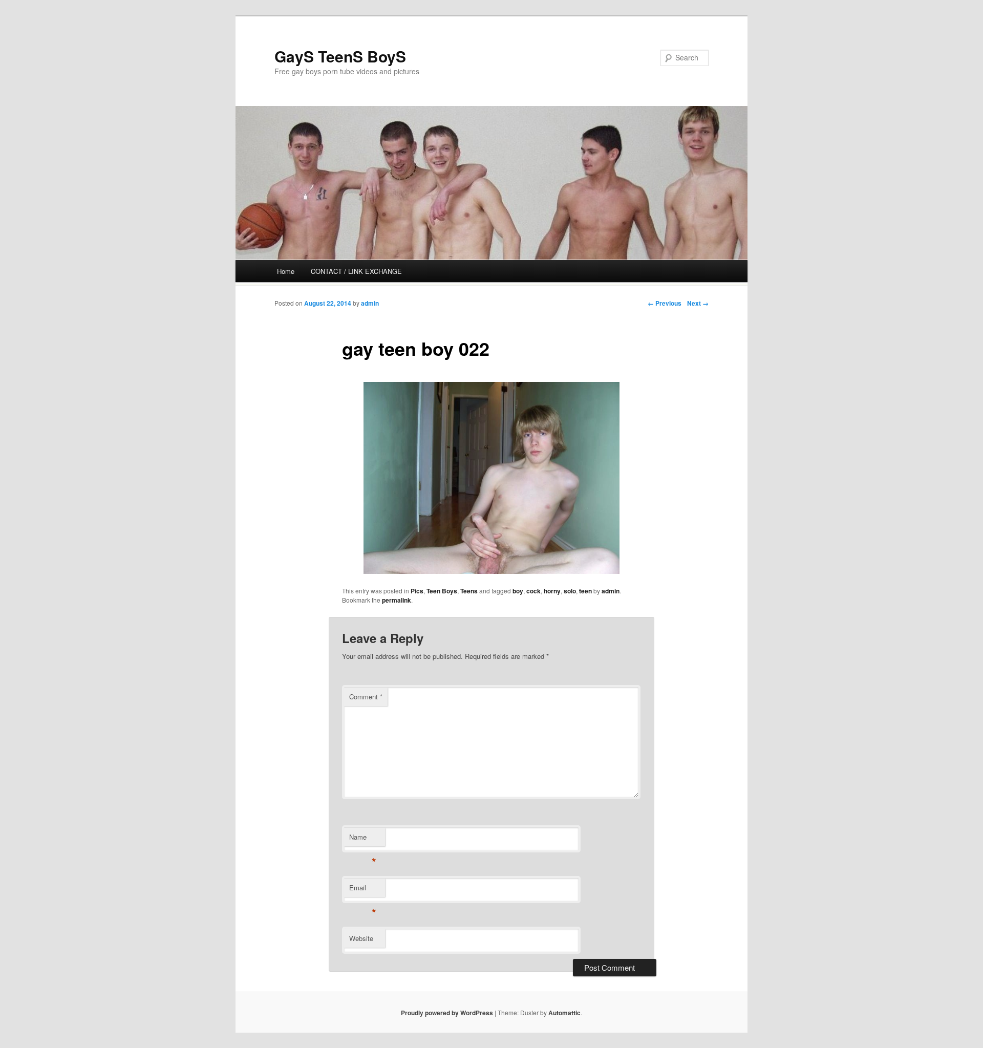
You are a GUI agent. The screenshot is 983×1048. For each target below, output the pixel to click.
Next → (698, 303)
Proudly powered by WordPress (447, 1012)
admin (370, 303)
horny (552, 590)
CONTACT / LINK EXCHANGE (356, 271)
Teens (469, 590)
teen (585, 590)
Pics (417, 590)
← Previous (664, 303)
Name (362, 839)
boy (517, 590)
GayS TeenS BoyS (340, 56)
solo (570, 590)
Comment (365, 696)
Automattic (564, 1012)
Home (285, 271)
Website (361, 938)
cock (533, 590)
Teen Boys (441, 590)
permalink (396, 600)
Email (362, 890)
